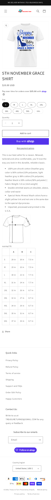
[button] (6, 11)
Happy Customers (14, 399)
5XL (28, 111)
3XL (6, 111)
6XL (40, 112)
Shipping (10, 379)
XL (31, 104)
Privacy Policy (12, 360)
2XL (41, 104)
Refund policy (42, 490)
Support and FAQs (14, 386)
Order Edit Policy (13, 392)
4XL (17, 111)
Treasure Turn (14, 490)
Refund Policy (12, 367)
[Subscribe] (40, 440)
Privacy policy (19, 494)
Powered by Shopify (27, 490)
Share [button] (7, 331)
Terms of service (13, 373)
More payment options (25, 148)
